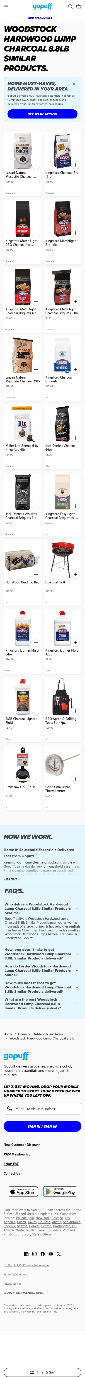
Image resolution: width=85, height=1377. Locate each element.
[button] (78, 6)
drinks (40, 926)
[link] (42, 6)
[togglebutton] (42, 1372)
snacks (29, 926)
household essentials (64, 926)
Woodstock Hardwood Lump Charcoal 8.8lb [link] (42, 1038)
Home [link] (8, 1034)
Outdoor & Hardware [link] (48, 1034)
